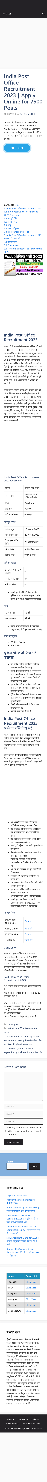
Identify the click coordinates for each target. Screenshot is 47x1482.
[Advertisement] (23, 44)
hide (17, 204)
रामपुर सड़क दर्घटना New (17, 1195)
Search (10, 1161)
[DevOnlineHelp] (24, 4)
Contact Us (23, 1419)
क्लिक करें (29, 921)
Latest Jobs (13, 1024)
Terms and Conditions (31, 1423)
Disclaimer (35, 1419)
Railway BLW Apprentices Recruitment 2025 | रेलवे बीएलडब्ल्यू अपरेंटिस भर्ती (23, 1252)
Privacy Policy (12, 1423)
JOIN (18, 147)
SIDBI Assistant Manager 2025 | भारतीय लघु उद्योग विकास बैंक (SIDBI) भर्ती (23, 1241)
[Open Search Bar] (43, 13)
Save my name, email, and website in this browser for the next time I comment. (24, 1131)
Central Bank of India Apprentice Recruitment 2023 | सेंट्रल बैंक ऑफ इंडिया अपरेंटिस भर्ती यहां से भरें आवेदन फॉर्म (23, 1040)
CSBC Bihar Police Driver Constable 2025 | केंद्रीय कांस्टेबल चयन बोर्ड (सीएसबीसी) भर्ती (22, 1219)
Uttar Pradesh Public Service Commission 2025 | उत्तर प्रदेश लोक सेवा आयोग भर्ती (23, 1230)
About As (11, 1419)
